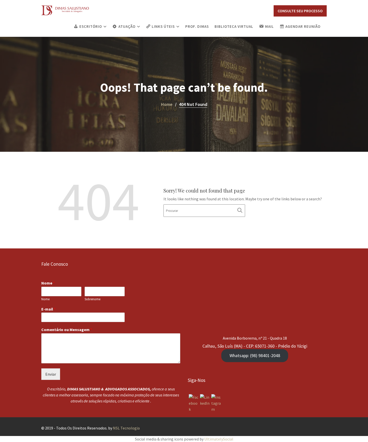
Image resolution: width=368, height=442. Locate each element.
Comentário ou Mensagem (66, 329)
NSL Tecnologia (126, 427)
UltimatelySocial (218, 438)
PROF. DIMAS (197, 26)
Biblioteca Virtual (234, 26)
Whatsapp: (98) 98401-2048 (255, 355)
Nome (48, 282)
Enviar (50, 374)
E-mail (48, 309)
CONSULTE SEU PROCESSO (300, 10)
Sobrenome (92, 299)
